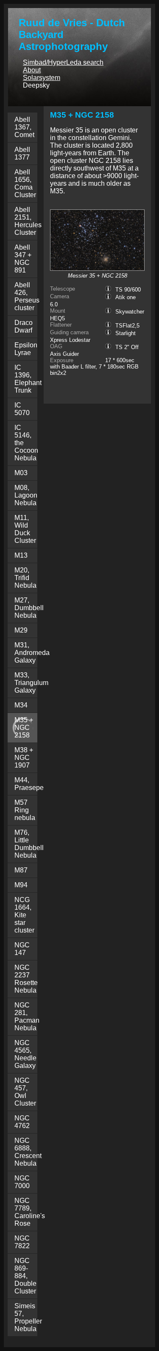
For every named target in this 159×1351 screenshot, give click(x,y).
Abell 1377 (22, 153)
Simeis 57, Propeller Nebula (28, 1317)
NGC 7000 (22, 1182)
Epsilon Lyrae (25, 348)
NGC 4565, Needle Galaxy (25, 1054)
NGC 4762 (22, 1121)
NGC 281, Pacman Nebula (26, 1017)
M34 (21, 705)
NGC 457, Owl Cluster (25, 1092)
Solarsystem (41, 77)
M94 (21, 885)
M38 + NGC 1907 (23, 757)
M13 (21, 555)
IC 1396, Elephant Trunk (28, 379)
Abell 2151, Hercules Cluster (28, 221)
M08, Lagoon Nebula (25, 495)
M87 (21, 870)
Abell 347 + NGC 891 (22, 259)
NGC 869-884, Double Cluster (25, 1276)
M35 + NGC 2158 (23, 727)
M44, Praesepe (29, 783)
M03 (21, 472)
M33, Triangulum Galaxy (31, 682)
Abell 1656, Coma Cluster (25, 183)
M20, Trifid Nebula (25, 578)
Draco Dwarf (23, 326)
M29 (21, 630)
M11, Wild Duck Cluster (25, 529)
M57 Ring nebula (24, 810)
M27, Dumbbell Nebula (29, 608)
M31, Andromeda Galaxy (32, 652)
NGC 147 (22, 948)
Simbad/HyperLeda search (63, 62)
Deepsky (36, 85)
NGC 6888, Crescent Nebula (28, 1152)
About (32, 70)
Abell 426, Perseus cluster (26, 296)
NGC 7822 (22, 1242)
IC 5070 (22, 409)
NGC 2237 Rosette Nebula (26, 979)
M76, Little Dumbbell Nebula (29, 844)
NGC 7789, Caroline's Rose (29, 1212)
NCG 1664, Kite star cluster (24, 915)
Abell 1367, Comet (24, 127)
